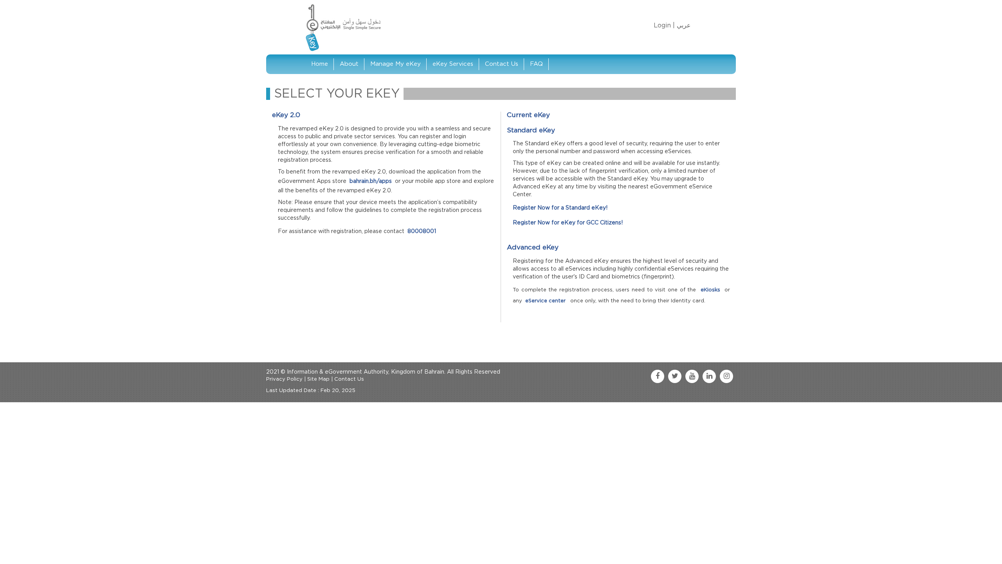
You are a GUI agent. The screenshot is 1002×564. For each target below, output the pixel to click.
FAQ (536, 64)
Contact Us (501, 64)
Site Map (318, 379)
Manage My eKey (395, 64)
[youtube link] (692, 376)
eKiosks (712, 290)
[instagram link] (726, 376)
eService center (546, 301)
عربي (684, 25)
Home (319, 64)
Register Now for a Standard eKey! (560, 208)
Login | (664, 25)
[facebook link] (657, 376)
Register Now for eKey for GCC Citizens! (568, 223)
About (349, 64)
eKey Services (453, 64)
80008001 (421, 231)
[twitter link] (674, 376)
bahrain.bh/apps (371, 181)
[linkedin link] (709, 376)
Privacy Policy (284, 379)
